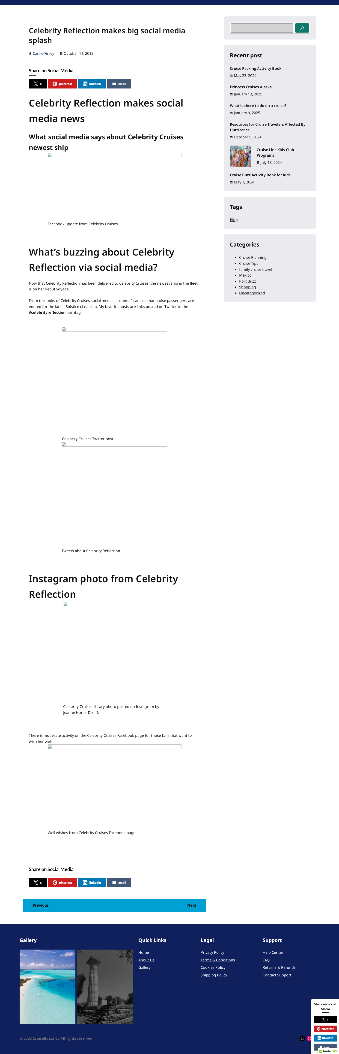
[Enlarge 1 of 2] (69, 955)
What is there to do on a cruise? (258, 105)
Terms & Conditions (218, 960)
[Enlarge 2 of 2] (127, 955)
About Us (146, 960)
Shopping (247, 286)
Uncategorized (252, 292)
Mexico (245, 275)
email (122, 84)
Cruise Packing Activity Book (255, 68)
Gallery (144, 967)
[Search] (302, 28)
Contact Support (277, 975)
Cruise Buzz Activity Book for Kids (260, 174)
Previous (41, 905)
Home (143, 952)
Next (191, 905)
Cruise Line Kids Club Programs (275, 152)
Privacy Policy (212, 952)
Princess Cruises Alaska (251, 86)
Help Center (273, 952)
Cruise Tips (248, 263)
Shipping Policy (214, 975)
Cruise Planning (253, 257)
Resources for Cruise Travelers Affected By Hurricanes (268, 127)
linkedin (95, 84)
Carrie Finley (43, 53)
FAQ (266, 960)
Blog (234, 219)
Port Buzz (247, 281)
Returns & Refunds (279, 967)
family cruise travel (255, 269)
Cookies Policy (213, 967)
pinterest (65, 84)
